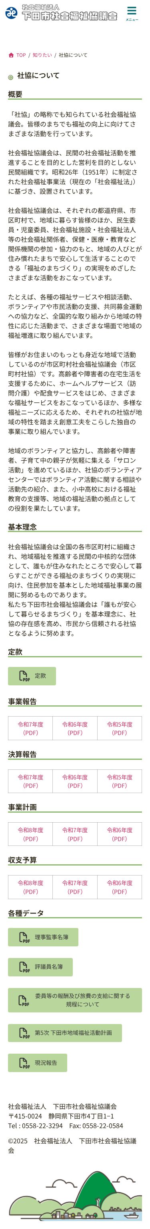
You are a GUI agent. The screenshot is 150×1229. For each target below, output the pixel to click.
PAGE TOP (139, 1185)
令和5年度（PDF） (119, 728)
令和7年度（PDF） (30, 728)
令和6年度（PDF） (75, 728)
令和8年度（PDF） (30, 834)
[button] (32, 676)
